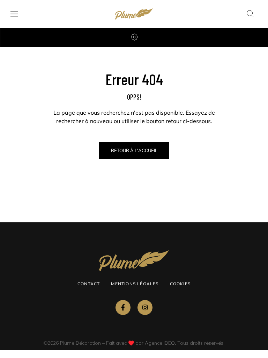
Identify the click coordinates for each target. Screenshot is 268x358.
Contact (88, 283)
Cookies (180, 283)
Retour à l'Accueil (134, 150)
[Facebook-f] (123, 307)
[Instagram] (144, 307)
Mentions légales (134, 283)
